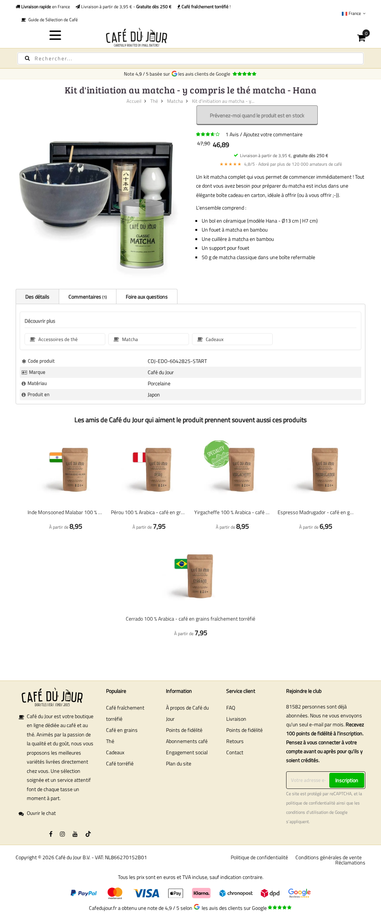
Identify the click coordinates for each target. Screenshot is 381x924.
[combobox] (190, 58)
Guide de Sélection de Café (52, 19)
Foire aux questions (147, 296)
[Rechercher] (27, 58)
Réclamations (350, 862)
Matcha (175, 101)
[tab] (37, 296)
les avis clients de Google (205, 73)
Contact (234, 752)
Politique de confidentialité (259, 857)
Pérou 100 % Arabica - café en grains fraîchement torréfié (149, 512)
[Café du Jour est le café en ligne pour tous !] (190, 37)
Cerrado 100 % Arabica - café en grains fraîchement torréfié (190, 618)
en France (45, 6)
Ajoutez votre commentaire (272, 134)
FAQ (230, 707)
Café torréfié (120, 763)
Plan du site (178, 763)
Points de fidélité (184, 730)
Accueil (134, 101)
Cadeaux (115, 752)
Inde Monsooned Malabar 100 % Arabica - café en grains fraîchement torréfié (65, 512)
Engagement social (187, 752)
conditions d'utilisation (307, 812)
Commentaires (87, 296)
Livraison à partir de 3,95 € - (126, 6)
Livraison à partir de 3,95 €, (284, 155)
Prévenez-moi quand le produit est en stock (257, 115)
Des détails (37, 296)
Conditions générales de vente (328, 857)
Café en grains (122, 730)
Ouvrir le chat (41, 813)
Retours (235, 741)
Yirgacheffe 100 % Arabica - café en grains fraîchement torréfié (232, 512)
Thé (154, 101)
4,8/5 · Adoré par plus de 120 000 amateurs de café (281, 164)
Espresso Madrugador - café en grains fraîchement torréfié (315, 512)
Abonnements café (187, 741)
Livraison (236, 719)
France (355, 13)
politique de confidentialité (310, 803)
